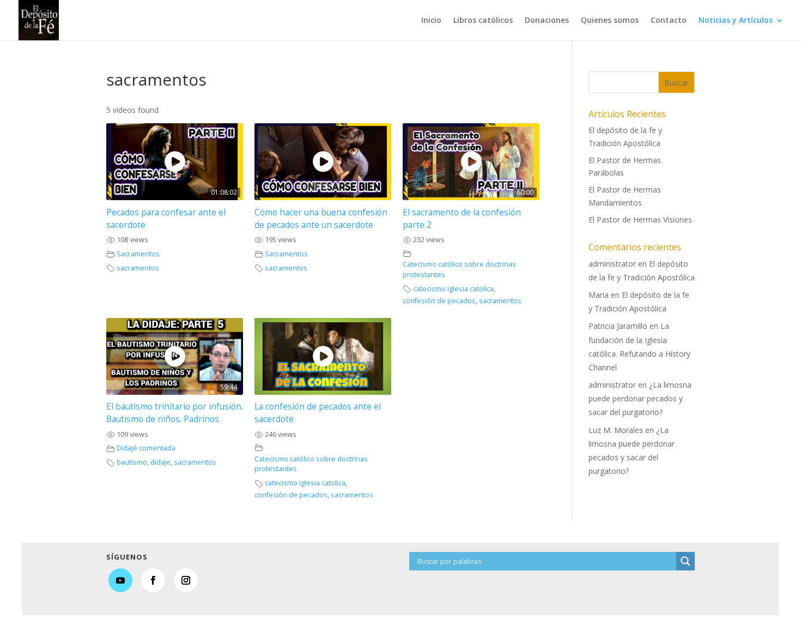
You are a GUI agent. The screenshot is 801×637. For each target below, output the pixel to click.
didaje (160, 462)
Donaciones (547, 20)
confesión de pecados (439, 300)
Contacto (669, 20)
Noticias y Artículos (736, 20)
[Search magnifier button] (685, 561)
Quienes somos (610, 20)
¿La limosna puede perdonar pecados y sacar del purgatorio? (639, 398)
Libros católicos (483, 20)
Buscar (676, 82)
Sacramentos (138, 254)
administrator (612, 264)
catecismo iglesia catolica (453, 288)
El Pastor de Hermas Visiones (640, 219)
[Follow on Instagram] (186, 580)
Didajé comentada (146, 448)
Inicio (431, 20)
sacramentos (138, 268)
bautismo (132, 462)
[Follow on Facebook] (153, 580)
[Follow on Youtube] (120, 580)
